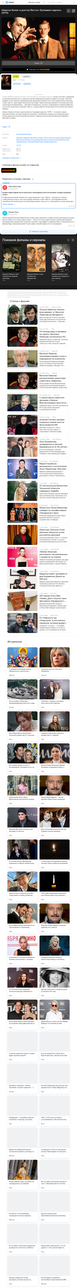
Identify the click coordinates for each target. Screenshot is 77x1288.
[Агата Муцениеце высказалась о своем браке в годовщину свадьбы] (22, 919)
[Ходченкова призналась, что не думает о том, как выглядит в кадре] (55, 1239)
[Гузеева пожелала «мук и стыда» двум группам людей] (22, 1047)
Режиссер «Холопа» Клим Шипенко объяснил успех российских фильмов (52, 532)
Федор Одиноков (50, 142)
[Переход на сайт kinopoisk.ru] (8, 170)
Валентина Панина (23, 140)
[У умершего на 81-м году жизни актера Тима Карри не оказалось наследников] (55, 1143)
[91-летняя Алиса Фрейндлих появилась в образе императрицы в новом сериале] (22, 854)
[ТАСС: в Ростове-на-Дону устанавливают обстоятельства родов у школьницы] (55, 1111)
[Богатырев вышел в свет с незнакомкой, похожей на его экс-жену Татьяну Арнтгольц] (22, 758)
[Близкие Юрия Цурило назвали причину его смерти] (55, 919)
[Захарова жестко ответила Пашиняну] (55, 662)
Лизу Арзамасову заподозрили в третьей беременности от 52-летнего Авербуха (54, 444)
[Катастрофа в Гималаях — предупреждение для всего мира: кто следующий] (22, 694)
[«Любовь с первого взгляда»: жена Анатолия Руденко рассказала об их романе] (55, 694)
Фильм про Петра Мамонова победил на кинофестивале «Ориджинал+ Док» (53, 510)
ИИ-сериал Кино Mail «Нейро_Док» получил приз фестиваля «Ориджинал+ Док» (53, 598)
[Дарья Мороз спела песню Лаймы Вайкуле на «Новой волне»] (55, 1015)
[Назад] (68, 240)
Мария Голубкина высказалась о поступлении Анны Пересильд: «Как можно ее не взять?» (54, 466)
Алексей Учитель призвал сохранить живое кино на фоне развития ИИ (52, 422)
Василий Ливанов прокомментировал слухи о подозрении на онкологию (53, 356)
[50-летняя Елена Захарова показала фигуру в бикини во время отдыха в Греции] (22, 983)
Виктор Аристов (50, 140)
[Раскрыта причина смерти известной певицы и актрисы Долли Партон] (55, 951)
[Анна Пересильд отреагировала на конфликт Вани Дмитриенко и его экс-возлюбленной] (22, 1015)
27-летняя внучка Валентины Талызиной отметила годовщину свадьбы (54, 488)
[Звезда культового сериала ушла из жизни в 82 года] (55, 983)
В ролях (4, 138)
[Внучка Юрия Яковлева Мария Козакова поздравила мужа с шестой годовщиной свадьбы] (55, 758)
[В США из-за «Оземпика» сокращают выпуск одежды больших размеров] (22, 1207)
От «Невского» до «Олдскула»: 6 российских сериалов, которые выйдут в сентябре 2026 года (53, 620)
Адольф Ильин (21, 142)
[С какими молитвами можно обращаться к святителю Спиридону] (22, 662)
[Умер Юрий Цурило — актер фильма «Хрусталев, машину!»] (55, 790)
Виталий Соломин (36, 138)
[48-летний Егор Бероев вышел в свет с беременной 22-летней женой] (55, 1175)
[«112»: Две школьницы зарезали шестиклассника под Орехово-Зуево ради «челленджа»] (55, 887)
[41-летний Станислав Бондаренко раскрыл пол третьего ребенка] (22, 1239)
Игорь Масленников (23, 134)
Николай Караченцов (35, 142)
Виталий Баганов (62, 140)
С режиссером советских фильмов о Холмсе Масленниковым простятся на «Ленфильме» (53, 400)
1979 (14, 80)
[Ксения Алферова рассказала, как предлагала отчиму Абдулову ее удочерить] (55, 1079)
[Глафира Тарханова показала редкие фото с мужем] (55, 726)
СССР (18, 145)
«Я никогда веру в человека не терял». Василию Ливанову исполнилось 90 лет (53, 334)
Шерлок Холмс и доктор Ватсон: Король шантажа (10, 276)
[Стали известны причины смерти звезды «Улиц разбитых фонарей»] (55, 854)
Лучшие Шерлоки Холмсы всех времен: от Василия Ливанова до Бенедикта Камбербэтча (52, 312)
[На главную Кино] (11, 2)
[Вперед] (73, 240)
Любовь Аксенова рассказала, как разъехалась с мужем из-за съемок (53, 554)
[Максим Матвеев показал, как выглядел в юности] (22, 822)
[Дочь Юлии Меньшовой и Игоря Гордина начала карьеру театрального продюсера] (55, 822)
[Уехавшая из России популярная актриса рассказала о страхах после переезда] (22, 951)
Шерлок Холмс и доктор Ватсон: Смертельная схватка (61, 276)
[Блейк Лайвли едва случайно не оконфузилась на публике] (22, 1175)
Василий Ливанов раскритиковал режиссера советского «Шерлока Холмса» (53, 378)
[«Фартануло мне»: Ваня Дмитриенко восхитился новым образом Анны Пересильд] (22, 790)
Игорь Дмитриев (37, 140)
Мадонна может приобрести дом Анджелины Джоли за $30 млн (53, 576)
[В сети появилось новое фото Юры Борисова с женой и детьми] (55, 1047)
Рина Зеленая (49, 138)
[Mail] (7, 2)
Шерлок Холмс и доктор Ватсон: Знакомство (35, 276)
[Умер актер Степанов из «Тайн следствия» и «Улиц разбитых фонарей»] (22, 887)
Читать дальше (7, 204)
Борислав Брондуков (62, 138)
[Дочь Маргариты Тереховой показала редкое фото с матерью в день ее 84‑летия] (22, 726)
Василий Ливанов (22, 138)
